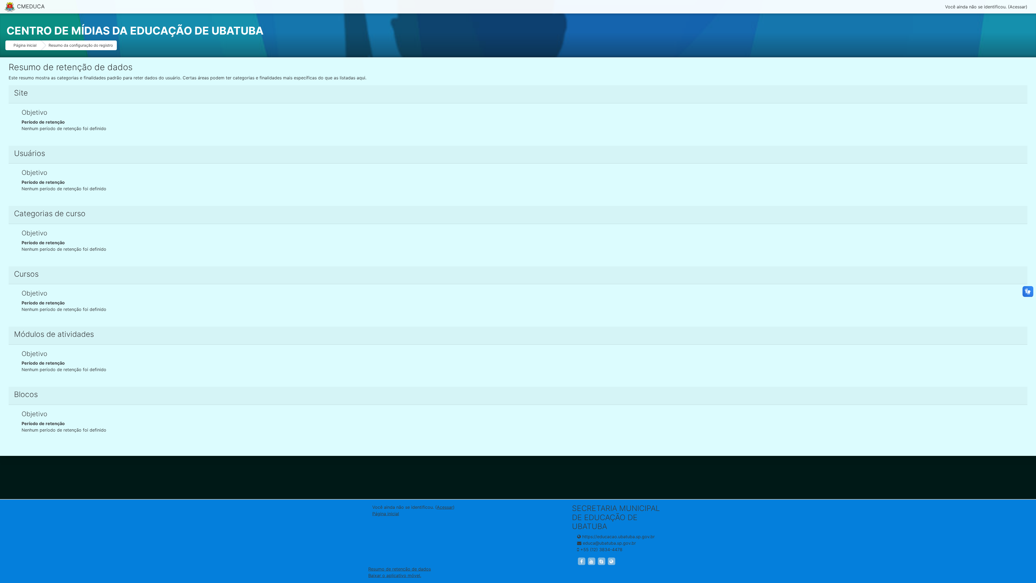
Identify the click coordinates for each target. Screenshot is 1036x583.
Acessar (1018, 6)
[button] (1024, 556)
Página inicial (24, 45)
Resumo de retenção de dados (399, 569)
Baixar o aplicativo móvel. (394, 575)
